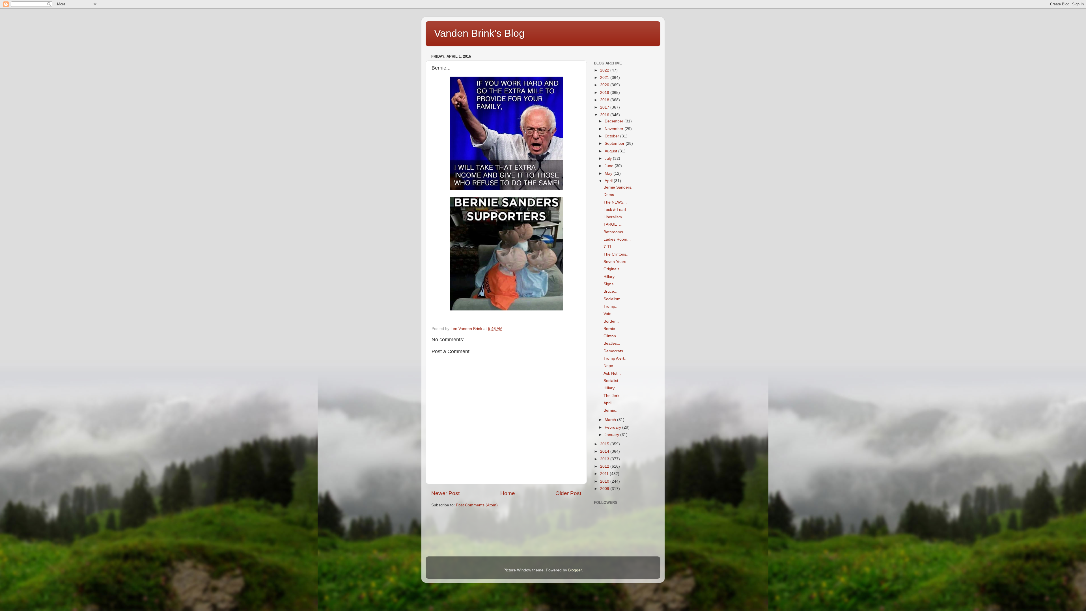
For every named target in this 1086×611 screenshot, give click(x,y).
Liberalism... (614, 217)
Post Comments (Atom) (477, 505)
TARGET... (613, 224)
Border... (611, 321)
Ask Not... (612, 373)
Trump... (611, 306)
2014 (605, 451)
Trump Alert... (616, 358)
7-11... (609, 247)
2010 (605, 481)
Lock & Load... (616, 210)
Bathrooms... (615, 232)
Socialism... (614, 299)
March (611, 420)
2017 (605, 107)
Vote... (609, 314)
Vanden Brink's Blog (479, 33)
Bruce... (610, 291)
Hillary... (611, 277)
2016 (605, 115)
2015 (605, 444)
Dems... (610, 195)
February (613, 427)
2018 (605, 100)
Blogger (575, 570)
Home (507, 493)
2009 (605, 489)
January (612, 435)
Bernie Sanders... (619, 187)
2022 (605, 70)
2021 (605, 77)
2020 (605, 85)
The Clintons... (617, 254)
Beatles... (612, 343)
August (611, 151)
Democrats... (615, 351)
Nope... (610, 366)
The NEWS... (615, 202)
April (609, 181)
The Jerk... (613, 396)
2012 (605, 466)
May (609, 173)
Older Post (568, 493)
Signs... (610, 284)
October (612, 136)
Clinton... (611, 336)
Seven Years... (617, 262)
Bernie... (611, 329)
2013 (605, 459)
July (609, 158)
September (615, 143)
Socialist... (613, 381)
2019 (605, 92)
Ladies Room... (617, 239)
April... (609, 403)
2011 (605, 474)
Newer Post (445, 493)
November (614, 129)
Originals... (613, 269)
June (610, 166)
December (614, 121)
